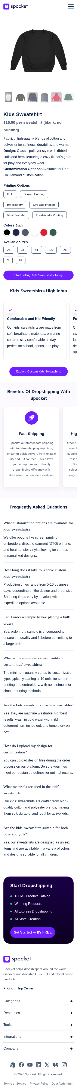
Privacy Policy (39, 1083)
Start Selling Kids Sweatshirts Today (38, 275)
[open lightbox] (8, 97)
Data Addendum (62, 1083)
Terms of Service (15, 1083)
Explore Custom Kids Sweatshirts (38, 371)
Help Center (24, 988)
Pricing (8, 988)
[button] (71, 6)
